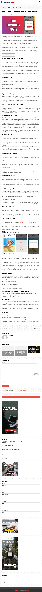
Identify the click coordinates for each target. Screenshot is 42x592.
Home (4, 7)
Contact (3, 580)
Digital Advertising (5, 499)
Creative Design (4, 487)
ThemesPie (17, 590)
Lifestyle (3, 503)
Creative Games (4, 492)
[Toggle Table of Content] (13, 55)
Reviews (3, 508)
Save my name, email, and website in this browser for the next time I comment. (36, 375)
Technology (13, 7)
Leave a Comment (34, 14)
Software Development (5, 510)
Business (3, 483)
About (3, 579)
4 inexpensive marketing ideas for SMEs (8, 456)
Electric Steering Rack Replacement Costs (8, 445)
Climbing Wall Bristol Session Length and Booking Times (11, 449)
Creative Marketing (5, 494)
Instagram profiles (23, 222)
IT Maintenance (8, 7)
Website (3, 381)
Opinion (3, 505)
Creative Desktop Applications (6, 490)
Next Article (36, 328)
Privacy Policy (4, 582)
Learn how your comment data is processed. (19, 390)
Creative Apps (4, 485)
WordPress (27, 590)
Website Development (5, 514)
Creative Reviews (4, 496)
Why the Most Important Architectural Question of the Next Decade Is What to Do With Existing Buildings (18, 453)
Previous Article (7, 328)
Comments (4, 362)
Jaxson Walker (7, 14)
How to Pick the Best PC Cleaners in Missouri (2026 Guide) (15, 441)
